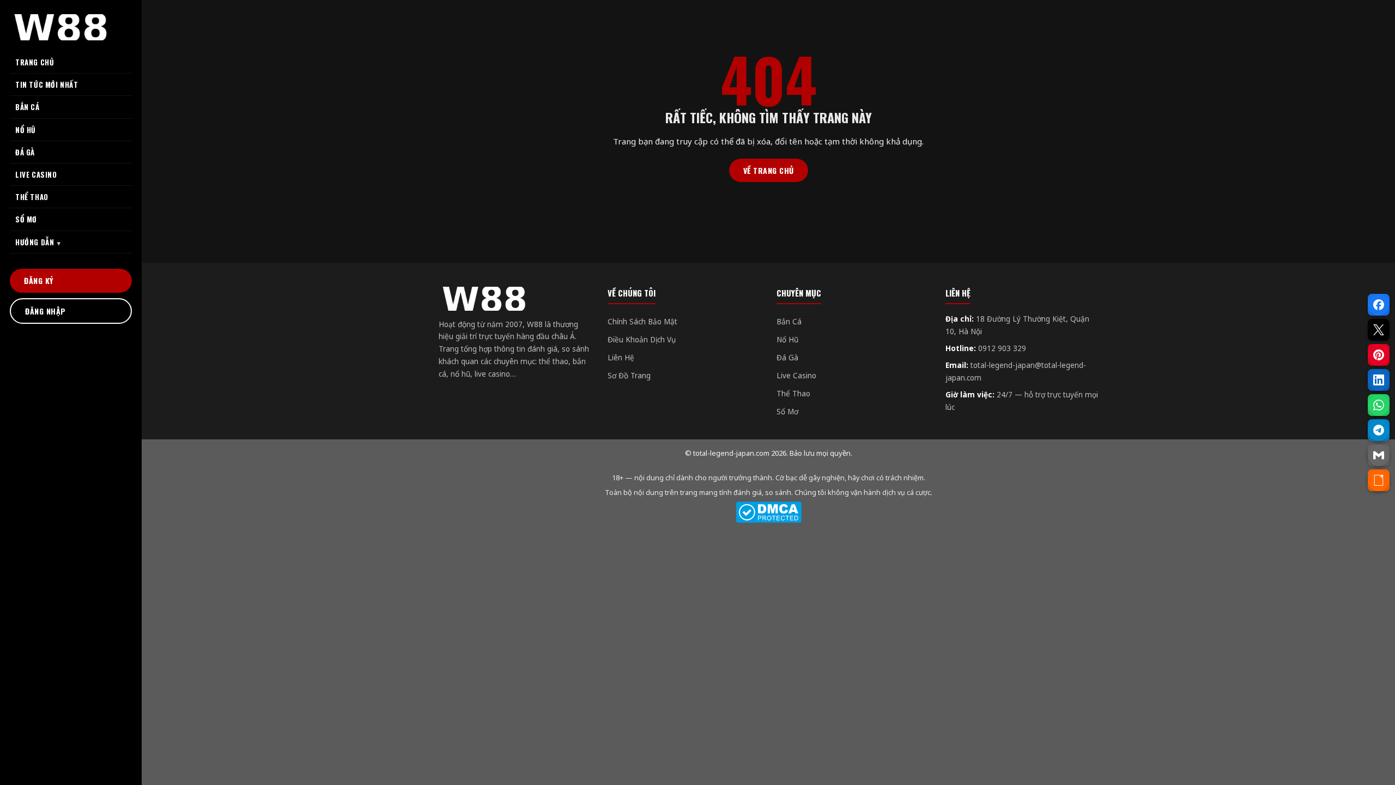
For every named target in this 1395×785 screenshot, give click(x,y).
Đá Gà (787, 358)
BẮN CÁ (27, 106)
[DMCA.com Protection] (768, 512)
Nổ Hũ (787, 340)
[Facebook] (1379, 305)
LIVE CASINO (36, 174)
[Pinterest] (1379, 355)
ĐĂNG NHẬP (45, 311)
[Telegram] (1379, 430)
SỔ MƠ (26, 219)
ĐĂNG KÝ (38, 280)
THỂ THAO (31, 196)
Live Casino (796, 376)
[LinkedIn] (1379, 380)
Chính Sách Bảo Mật (642, 322)
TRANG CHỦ (34, 62)
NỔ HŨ (25, 129)
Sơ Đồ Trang (629, 376)
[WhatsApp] (1379, 405)
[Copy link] (1379, 480)
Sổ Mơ (787, 411)
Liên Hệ (621, 358)
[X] (1379, 330)
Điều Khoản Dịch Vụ (642, 340)
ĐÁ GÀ (25, 152)
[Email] (1379, 455)
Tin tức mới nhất (46, 84)
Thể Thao (793, 393)
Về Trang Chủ (768, 170)
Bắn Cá (789, 322)
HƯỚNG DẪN (34, 242)
